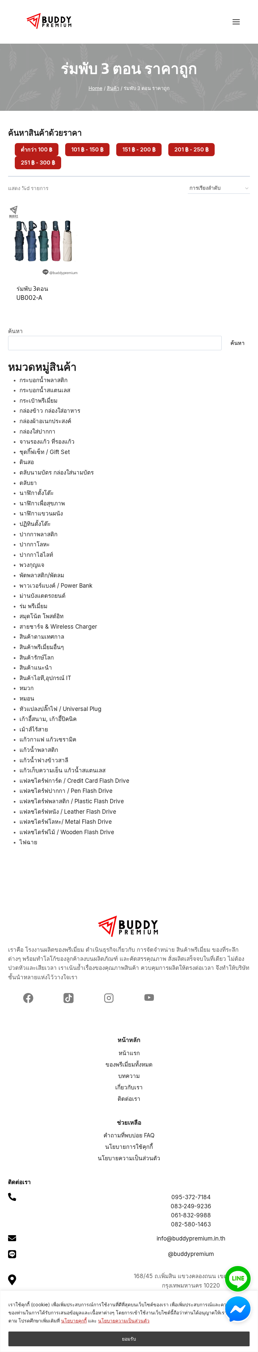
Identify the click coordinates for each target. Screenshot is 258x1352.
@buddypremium (191, 1254)
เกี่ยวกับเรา (129, 1087)
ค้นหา (15, 331)
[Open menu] (239, 21)
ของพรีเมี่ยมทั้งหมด (129, 1064)
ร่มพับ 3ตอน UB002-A (32, 293)
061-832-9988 (191, 1215)
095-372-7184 (191, 1197)
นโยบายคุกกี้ (74, 1320)
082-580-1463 (191, 1224)
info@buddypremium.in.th (191, 1238)
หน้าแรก (129, 1053)
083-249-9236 (191, 1206)
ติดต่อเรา (129, 1098)
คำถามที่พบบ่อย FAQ (129, 1135)
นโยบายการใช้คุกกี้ (129, 1146)
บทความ (129, 1076)
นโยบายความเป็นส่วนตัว (123, 1320)
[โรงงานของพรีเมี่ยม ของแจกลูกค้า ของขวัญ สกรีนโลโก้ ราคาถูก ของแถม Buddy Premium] (50, 21)
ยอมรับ (129, 1339)
